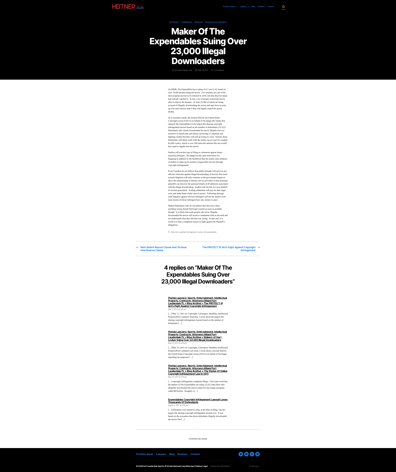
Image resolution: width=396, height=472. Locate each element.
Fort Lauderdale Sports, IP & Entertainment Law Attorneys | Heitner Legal (175, 466)
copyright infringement (187, 232)
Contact (270, 6)
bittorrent (174, 232)
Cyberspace (186, 22)
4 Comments (219, 70)
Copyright (174, 22)
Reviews (261, 6)
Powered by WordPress (220, 466)
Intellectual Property (216, 22)
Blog (253, 6)
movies (200, 232)
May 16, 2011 (203, 70)
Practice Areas (229, 6)
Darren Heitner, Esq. (184, 70)
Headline (198, 22)
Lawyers (243, 6)
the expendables (210, 232)
